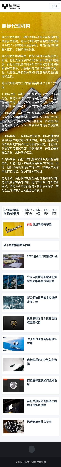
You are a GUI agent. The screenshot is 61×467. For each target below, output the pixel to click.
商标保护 (46, 211)
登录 (54, 6)
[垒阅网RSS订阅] (32, 449)
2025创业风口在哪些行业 (42, 256)
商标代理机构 (28, 211)
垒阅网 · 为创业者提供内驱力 (30, 462)
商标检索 (54, 211)
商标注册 (38, 211)
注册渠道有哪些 (39, 224)
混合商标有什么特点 (39, 421)
